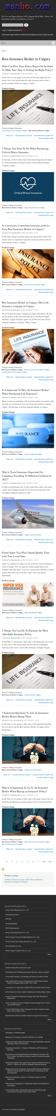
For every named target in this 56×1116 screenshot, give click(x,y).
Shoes (28, 879)
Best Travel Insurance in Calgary (12, 844)
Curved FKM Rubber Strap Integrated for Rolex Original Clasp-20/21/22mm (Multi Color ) (27, 1010)
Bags (33, 879)
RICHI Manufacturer (12, 928)
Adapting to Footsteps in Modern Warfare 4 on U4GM (24, 1037)
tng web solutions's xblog (45, 777)
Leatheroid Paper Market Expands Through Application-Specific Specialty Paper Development (27, 1042)
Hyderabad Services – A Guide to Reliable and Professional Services (26, 1049)
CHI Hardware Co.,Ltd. (13, 946)
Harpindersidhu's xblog (45, 138)
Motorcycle (8, 882)
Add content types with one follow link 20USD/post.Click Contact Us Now (27, 34)
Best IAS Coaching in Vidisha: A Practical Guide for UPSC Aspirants (25, 1078)
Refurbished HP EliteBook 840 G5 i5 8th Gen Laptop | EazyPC (27, 972)
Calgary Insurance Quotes (32, 535)
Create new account (15, 30)
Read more (9, 135)
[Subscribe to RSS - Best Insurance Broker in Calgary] (3, 868)
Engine (17, 882)
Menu (3, 43)
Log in (4, 30)
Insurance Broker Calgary (32, 695)
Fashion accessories (18, 879)
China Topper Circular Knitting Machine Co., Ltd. (22, 937)
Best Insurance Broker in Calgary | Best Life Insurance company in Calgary (25, 304)
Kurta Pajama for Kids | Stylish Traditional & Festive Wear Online (28, 992)
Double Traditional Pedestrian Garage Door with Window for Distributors (26, 997)
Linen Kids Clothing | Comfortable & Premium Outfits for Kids (26, 976)
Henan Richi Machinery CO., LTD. (17, 910)
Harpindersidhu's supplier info (43, 135)
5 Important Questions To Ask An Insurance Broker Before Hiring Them (25, 714)
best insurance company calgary (34, 284)
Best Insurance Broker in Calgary (39, 130)
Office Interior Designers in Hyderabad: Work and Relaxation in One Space (27, 1084)
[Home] (26, 7)
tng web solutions (16, 720)
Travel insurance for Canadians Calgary (14, 130)
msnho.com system (18, 1109)
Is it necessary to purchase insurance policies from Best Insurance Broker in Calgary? (26, 227)
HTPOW (8, 919)
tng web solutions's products (22, 775)
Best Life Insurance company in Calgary (37, 370)
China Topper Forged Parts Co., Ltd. (18, 950)
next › (45, 861)
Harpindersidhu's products (23, 135)
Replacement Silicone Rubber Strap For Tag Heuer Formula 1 (27, 1015)
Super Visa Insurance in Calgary (34, 208)
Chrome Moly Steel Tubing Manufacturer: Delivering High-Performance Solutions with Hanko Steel (25, 1091)
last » (51, 861)
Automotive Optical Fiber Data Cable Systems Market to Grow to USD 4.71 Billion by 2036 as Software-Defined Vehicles (27, 1063)
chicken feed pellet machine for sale (18, 967)
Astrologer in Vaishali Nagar (15, 1032)
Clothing (8, 879)
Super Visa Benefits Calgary (33, 454)
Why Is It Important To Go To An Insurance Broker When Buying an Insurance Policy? (25, 789)
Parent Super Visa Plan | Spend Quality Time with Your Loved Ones (25, 554)
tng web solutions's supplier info (43, 775)
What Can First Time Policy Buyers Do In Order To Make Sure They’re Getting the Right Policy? (27, 68)
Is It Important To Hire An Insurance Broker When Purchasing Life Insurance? (25, 391)
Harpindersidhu (15, 74)
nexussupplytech (11, 923)
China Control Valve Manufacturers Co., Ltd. (20, 941)
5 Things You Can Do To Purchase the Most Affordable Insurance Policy (25, 632)
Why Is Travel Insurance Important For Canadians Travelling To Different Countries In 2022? (26, 475)
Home (3, 51)
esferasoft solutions (12, 914)
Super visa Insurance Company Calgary (37, 842)
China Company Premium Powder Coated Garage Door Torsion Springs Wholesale (27, 1004)
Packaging (23, 882)
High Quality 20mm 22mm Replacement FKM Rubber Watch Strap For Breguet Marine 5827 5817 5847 (26, 982)
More (49, 954)
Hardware (39, 879)
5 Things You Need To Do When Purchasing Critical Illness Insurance (25, 150)
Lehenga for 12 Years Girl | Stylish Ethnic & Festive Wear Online (27, 987)
